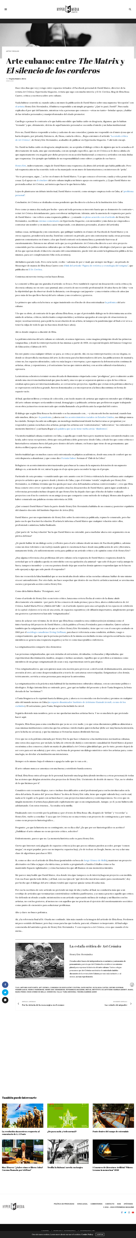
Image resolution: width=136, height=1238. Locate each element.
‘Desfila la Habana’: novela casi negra (65, 1167)
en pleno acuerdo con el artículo (98, 217)
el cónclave (42, 180)
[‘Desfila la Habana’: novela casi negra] (68, 1151)
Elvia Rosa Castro (101, 987)
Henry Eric (20, 165)
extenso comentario (48, 221)
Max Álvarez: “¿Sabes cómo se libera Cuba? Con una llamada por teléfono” (22, 1168)
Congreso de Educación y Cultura (65, 987)
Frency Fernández (36, 990)
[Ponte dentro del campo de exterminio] (113, 1116)
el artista (19, 106)
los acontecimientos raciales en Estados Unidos (89, 417)
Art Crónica (44, 987)
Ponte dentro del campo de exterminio (111, 1131)
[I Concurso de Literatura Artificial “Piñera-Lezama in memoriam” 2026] (113, 1151)
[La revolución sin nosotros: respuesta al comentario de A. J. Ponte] (22, 1116)
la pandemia (45, 417)
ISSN (119, 1204)
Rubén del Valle (54, 992)
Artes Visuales (12, 51)
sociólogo (32, 632)
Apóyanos (128, 1204)
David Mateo (86, 987)
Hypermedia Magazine (75, 990)
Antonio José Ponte (29, 987)
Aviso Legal (82, 1204)
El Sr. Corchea (35, 269)
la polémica (111, 302)
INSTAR (88, 990)
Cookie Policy (87, 1234)
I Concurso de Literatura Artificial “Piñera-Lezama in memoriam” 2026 (113, 1168)
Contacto (109, 1204)
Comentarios (96, 1204)
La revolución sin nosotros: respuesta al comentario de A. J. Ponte (21, 1132)
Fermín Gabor (68, 458)
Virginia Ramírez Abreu (17, 79)
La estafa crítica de (95, 946)
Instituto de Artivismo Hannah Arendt (109, 990)
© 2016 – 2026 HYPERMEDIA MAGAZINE (118, 1207)
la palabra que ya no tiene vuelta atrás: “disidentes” (81, 428)
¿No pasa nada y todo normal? (62, 1131)
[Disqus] (68, 1051)
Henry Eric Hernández (55, 990)
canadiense (43, 632)
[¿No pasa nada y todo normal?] (68, 1116)
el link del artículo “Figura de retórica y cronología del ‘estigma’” (95, 265)
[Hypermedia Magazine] (68, 9)
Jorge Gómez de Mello (95, 860)
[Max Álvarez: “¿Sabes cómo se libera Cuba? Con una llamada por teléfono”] (22, 1151)
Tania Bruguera (69, 992)
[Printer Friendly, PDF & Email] (132, 984)
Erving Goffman (58, 632)
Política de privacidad (64, 1204)
